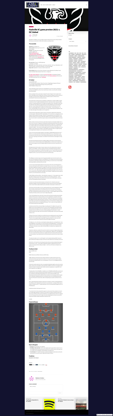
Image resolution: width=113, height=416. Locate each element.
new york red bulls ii (78, 72)
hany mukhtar (75, 65)
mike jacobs (70, 68)
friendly (78, 62)
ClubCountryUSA (33, 54)
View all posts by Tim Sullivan (40, 379)
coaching (70, 58)
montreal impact (81, 69)
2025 (69, 54)
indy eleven (83, 65)
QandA (75, 79)
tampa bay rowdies (75, 80)
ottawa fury (76, 73)
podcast (83, 76)
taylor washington (82, 80)
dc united (35, 371)
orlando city (71, 73)
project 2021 (71, 79)
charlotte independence (72, 57)
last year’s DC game (48, 74)
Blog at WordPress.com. (30, 413)
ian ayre (80, 65)
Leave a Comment (60, 36)
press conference (53, 75)
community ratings (81, 58)
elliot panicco (83, 61)
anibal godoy (84, 54)
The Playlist (44, 77)
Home (41, 4)
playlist (76, 76)
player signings (71, 76)
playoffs (79, 76)
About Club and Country (47, 4)
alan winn (73, 54)
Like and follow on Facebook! (73, 45)
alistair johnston (78, 54)
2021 (32, 371)
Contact (53, 4)
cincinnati (83, 57)
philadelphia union (81, 73)
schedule (83, 79)
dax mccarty (71, 61)
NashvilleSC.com (41, 57)
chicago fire (79, 57)
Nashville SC (31, 26)
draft (79, 61)
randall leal (79, 79)
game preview (40, 371)
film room (74, 62)
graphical (70, 65)
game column (83, 62)
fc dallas (70, 62)
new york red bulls (71, 72)
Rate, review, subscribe (35, 74)
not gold (84, 72)
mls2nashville (76, 68)
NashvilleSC (39, 54)
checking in (31, 75)
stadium (70, 80)
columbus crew (75, 58)
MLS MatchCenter (35, 53)
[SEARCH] (86, 4)
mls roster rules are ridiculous (73, 69)
